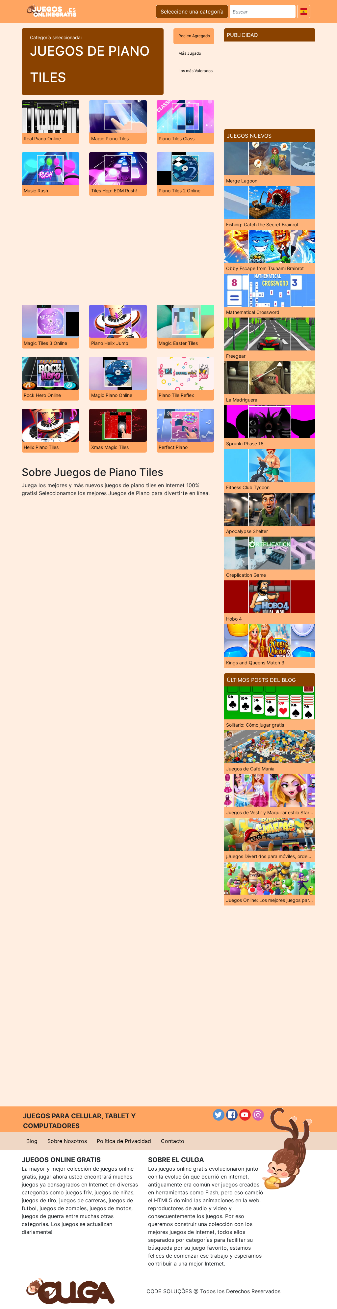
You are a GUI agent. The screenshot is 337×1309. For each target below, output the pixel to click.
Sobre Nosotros (67, 1141)
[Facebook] (232, 1115)
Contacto (172, 1141)
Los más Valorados (195, 70)
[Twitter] (218, 1115)
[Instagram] (258, 1115)
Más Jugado (189, 53)
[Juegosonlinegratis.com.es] (51, 10)
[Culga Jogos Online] (70, 1290)
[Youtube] (245, 1115)
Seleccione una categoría (192, 11)
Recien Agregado (194, 35)
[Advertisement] (118, 250)
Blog (32, 1141)
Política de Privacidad (124, 1141)
